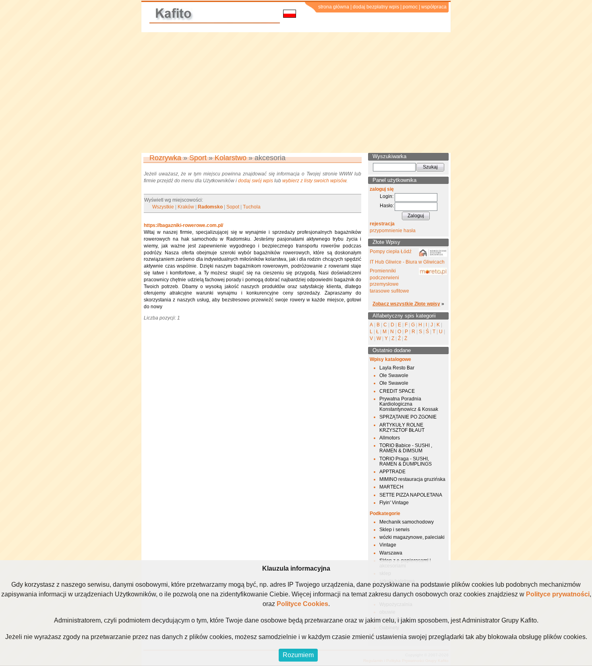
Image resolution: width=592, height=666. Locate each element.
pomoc (410, 7)
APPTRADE (392, 471)
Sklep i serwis (394, 529)
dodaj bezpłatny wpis (376, 7)
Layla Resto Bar (396, 368)
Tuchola (252, 207)
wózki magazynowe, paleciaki (412, 537)
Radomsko (210, 207)
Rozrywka (165, 158)
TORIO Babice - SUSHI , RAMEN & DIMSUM (405, 448)
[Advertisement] (296, 92)
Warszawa (390, 553)
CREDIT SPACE (397, 391)
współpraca (434, 7)
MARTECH (391, 487)
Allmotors (389, 438)
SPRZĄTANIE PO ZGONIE (408, 417)
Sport (198, 158)
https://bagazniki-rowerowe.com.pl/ (183, 225)
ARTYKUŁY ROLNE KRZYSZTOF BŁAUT (401, 427)
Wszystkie (163, 207)
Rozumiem (298, 655)
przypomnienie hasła (393, 230)
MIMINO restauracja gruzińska (412, 479)
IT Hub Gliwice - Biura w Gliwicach (407, 262)
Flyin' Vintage (394, 502)
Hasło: (387, 205)
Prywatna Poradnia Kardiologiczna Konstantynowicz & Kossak (408, 404)
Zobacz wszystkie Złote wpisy (406, 304)
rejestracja (382, 224)
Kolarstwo (230, 158)
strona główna (333, 7)
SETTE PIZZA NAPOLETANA (410, 495)
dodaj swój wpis (255, 181)
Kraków (186, 207)
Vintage (387, 545)
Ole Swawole (393, 375)
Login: (386, 196)
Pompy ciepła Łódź (391, 251)
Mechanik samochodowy (406, 522)
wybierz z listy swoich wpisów (314, 181)
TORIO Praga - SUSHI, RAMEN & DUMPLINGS (405, 461)
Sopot (232, 207)
